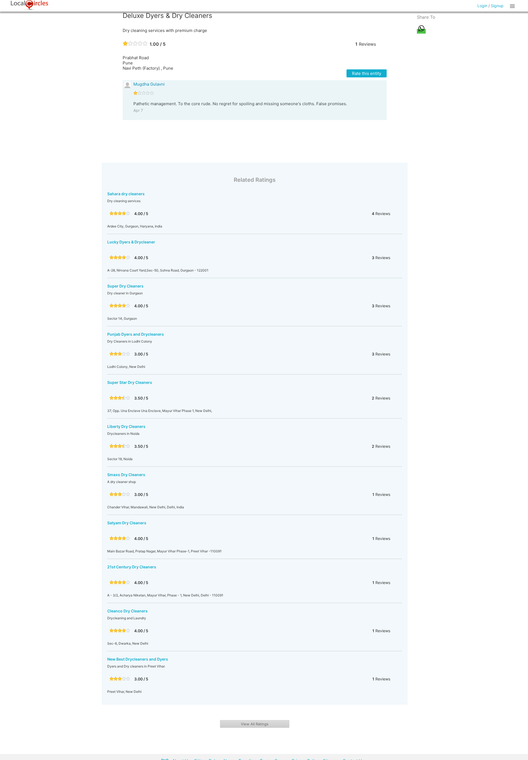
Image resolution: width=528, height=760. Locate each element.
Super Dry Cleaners (125, 286)
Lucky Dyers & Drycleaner (131, 242)
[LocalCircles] (29, 5)
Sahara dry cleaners (126, 193)
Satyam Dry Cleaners (126, 522)
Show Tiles (513, 5)
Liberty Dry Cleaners (126, 426)
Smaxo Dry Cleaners (126, 474)
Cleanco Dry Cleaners (127, 611)
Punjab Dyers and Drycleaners (135, 334)
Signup (497, 5)
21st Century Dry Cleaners (131, 566)
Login (482, 5)
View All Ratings (254, 724)
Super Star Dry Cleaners (129, 382)
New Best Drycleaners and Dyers (137, 659)
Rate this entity (366, 73)
